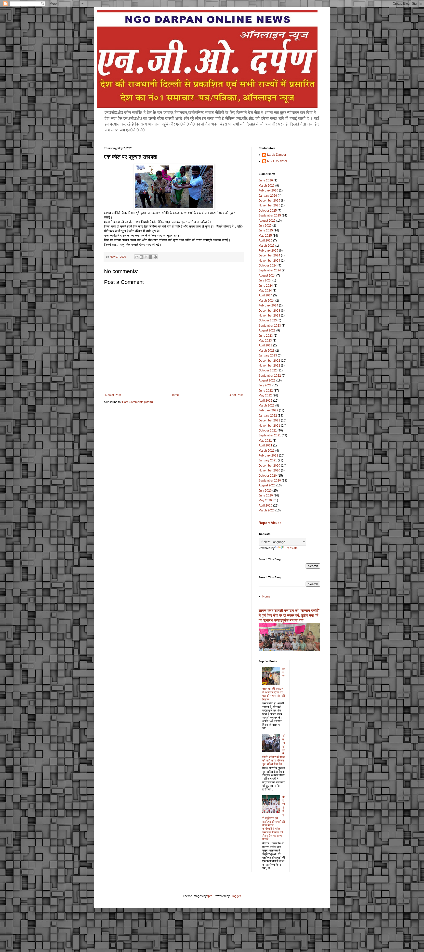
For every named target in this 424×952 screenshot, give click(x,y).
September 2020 (270, 480)
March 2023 (267, 350)
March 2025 (267, 245)
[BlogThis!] (141, 256)
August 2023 (267, 330)
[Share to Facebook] (150, 256)
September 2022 (270, 375)
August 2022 (267, 380)
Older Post (236, 395)
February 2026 (268, 190)
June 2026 (266, 180)
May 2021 (265, 440)
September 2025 (270, 215)
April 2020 (265, 505)
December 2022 (269, 360)
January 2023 (268, 355)
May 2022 (265, 395)
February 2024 (268, 305)
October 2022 (268, 370)
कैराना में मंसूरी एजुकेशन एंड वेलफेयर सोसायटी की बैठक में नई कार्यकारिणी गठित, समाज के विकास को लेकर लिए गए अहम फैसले (273, 818)
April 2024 (265, 295)
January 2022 (268, 415)
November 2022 (269, 365)
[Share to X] (146, 256)
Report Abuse (270, 523)
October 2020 (268, 475)
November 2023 (269, 315)
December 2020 (269, 465)
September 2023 (270, 325)
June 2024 (266, 285)
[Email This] (136, 256)
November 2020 (269, 470)
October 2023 (268, 320)
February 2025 (268, 250)
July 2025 (265, 225)
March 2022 (267, 405)
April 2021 (265, 445)
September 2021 (270, 435)
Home (175, 395)
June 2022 (266, 390)
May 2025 (265, 235)
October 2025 (268, 210)
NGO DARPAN (277, 161)
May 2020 (265, 500)
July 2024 (265, 280)
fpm (209, 896)
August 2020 (267, 485)
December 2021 (269, 420)
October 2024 (268, 265)
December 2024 (269, 255)
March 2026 (267, 185)
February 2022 (268, 410)
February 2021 (268, 455)
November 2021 (269, 425)
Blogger (235, 896)
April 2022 (265, 400)
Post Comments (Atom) (137, 402)
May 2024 (265, 290)
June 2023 (266, 335)
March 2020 (267, 510)
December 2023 (269, 310)
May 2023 (265, 340)
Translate (291, 548)
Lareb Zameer (276, 154)
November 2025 (269, 205)
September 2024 (270, 270)
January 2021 (268, 460)
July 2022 (265, 385)
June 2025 (266, 230)
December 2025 (269, 200)
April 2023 (265, 345)
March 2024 (267, 300)
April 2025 (265, 240)
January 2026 (268, 195)
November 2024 (269, 260)
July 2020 (265, 490)
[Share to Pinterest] (155, 256)
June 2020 (266, 495)
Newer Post (113, 395)
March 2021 (267, 450)
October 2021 (268, 430)
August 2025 (267, 220)
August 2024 (267, 275)
